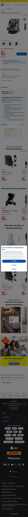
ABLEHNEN (14, 269)
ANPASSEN (14, 265)
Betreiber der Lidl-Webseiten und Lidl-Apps (13, 251)
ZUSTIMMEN (14, 261)
